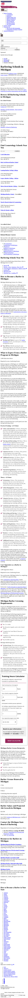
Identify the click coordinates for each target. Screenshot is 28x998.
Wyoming (6, 960)
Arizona (5, 895)
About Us (6, 968)
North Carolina (7, 937)
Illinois (5, 910)
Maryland (6, 920)
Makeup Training (11, 20)
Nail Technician (10, 21)
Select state (22, 995)
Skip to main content (6, 1)
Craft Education (5, 154)
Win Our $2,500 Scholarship (13, 28)
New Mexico (7, 935)
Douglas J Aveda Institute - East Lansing (11, 109)
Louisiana (6, 917)
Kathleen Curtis (12, 73)
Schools (5, 216)
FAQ (5, 967)
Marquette (6, 271)
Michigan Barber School (7, 194)
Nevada (5, 930)
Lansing (6, 270)
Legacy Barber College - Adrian (9, 178)
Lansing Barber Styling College (9, 170)
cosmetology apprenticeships (11, 579)
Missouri (6, 926)
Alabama (6, 892)
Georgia (5, 906)
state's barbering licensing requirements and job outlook (14, 90)
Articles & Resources (9, 31)
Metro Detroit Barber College (9, 186)
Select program (4, 995)
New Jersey (6, 933)
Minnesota (6, 924)
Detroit (6, 265)
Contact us (3, 107)
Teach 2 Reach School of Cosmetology (11, 202)
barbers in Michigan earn (13, 817)
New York (6, 936)
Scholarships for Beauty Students (14, 29)
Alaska (5, 894)
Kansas (5, 914)
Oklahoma (6, 941)
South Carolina (7, 947)
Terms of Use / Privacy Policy (11, 976)
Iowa (5, 913)
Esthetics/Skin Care (11, 17)
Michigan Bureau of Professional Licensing (12, 593)
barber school (6, 444)
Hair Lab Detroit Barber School (9, 162)
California (6, 898)
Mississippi (6, 925)
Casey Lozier (4, 75)
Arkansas (6, 897)
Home (5, 58)
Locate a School (7, 25)
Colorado (6, 899)
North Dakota (7, 939)
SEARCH (17, 49)
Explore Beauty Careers (9, 971)
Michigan (6, 922)
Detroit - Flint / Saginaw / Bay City (13, 267)
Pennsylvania (7, 944)
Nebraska (6, 929)
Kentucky (6, 916)
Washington (6, 956)
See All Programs (11, 24)
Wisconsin (6, 959)
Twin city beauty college (7, 210)
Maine (5, 918)
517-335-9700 (10, 835)
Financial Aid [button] (7, 27)
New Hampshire (7, 932)
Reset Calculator (14, 740)
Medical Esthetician (11, 18)
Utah (5, 952)
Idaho (5, 909)
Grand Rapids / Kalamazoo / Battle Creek (15, 268)
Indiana (5, 911)
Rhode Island (7, 945)
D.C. (5, 903)
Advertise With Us (8, 975)
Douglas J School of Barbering (9, 127)
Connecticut (6, 901)
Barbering (9, 16)
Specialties (6, 60)
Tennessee (6, 949)
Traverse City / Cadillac (10, 273)
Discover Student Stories (9, 974)
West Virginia (7, 958)
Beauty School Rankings (9, 972)
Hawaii (5, 907)
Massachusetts (7, 921)
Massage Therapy (11, 22)
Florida (5, 905)
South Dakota (7, 948)
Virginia (5, 955)
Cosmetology (10, 14)
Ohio (5, 940)
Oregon (5, 943)
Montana (6, 928)
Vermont (6, 954)
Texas (5, 951)
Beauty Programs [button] (8, 13)
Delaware (6, 902)
